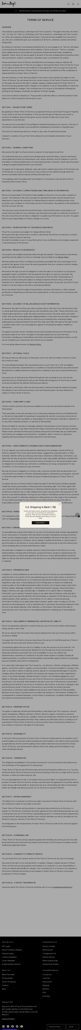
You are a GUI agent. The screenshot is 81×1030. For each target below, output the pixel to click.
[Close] (59, 504)
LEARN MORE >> (41, 522)
